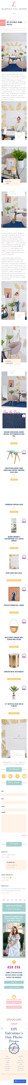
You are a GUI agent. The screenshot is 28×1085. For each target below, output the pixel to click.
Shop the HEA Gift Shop (14, 1007)
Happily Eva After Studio (14, 78)
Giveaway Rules (20, 1062)
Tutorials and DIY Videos (14, 909)
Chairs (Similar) (9, 363)
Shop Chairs (14, 511)
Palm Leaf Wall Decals (18, 755)
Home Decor (9, 20)
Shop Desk (14, 479)
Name (2, 791)
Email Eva (14, 982)
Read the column (14, 987)
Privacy (7, 1064)
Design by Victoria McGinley (10, 1082)
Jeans (19, 317)
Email (2, 799)
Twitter (7, 1070)
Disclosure (7, 1066)
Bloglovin (20, 1060)
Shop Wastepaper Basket (14, 679)
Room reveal (14, 20)
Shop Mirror (14, 548)
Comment (3, 812)
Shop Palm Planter (14, 713)
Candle (7, 183)
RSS (20, 1058)
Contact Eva (7, 1058)
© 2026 (7, 1060)
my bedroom (17, 91)
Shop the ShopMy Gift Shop (14, 1002)
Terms (7, 1062)
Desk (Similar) (13, 193)
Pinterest (20, 1056)
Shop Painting (14, 612)
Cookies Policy (20, 1070)
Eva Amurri (9, 862)
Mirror (11, 373)
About (7, 1056)
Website (3, 806)
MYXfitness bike (5, 248)
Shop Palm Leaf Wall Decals (14, 580)
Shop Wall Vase (14, 646)
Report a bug (21, 1081)
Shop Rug (14, 443)
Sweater (19, 137)
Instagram (7, 1068)
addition (13, 243)
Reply (8, 857)
